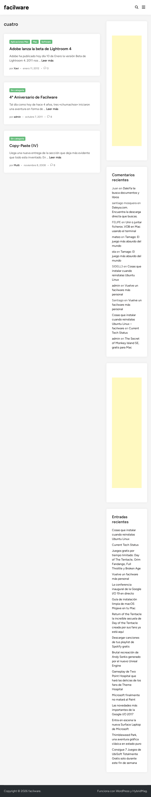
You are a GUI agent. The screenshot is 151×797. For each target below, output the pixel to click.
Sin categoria (17, 90)
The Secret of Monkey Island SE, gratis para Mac (125, 343)
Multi (17, 165)
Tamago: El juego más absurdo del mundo (126, 241)
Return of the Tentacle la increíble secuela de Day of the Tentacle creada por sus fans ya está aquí (127, 622)
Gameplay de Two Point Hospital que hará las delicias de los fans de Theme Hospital (126, 680)
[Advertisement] (127, 91)
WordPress (122, 791)
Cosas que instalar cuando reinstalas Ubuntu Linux (124, 534)
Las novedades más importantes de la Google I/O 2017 (124, 710)
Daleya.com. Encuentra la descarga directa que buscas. (126, 212)
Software (46, 42)
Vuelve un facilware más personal (125, 290)
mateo (116, 237)
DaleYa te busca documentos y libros (125, 193)
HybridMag (139, 791)
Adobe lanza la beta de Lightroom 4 (40, 48)
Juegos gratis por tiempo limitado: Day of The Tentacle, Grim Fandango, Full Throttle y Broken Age (126, 559)
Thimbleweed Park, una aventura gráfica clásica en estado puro (126, 739)
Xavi (16, 68)
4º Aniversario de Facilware (33, 97)
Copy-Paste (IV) (23, 145)
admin (17, 116)
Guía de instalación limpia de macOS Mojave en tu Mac (124, 604)
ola (114, 251)
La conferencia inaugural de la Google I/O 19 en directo (126, 589)
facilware (16, 7)
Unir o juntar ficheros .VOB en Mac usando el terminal (127, 226)
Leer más (47, 60)
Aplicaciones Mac (20, 42)
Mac (35, 42)
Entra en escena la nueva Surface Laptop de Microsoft (126, 724)
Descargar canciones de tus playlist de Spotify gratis (125, 642)
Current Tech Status (125, 545)
